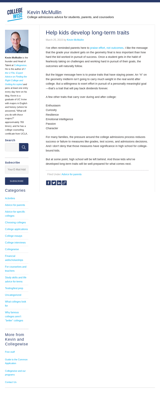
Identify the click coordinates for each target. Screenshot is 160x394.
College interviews (15, 242)
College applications (16, 229)
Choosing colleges (15, 222)
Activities (10, 198)
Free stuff (10, 352)
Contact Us (11, 382)
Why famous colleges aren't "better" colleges (14, 316)
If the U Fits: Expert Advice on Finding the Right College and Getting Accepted (16, 77)
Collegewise (20, 65)
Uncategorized (13, 295)
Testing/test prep (14, 288)
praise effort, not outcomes (106, 47)
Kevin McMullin (44, 12)
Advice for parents (72, 174)
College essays (13, 236)
